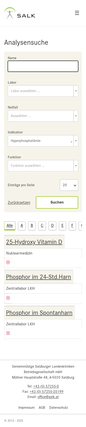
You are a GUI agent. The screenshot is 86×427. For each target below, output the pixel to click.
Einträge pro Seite (21, 185)
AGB (42, 408)
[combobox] (43, 91)
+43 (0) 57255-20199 (47, 392)
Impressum (26, 408)
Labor (12, 82)
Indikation (15, 132)
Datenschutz (58, 408)
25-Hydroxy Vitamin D (34, 242)
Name (12, 58)
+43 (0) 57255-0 (46, 386)
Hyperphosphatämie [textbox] (41, 141)
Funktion (14, 157)
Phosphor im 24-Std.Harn (38, 277)
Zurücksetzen (19, 202)
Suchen (57, 202)
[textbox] (43, 91)
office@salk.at (48, 397)
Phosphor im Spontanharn (39, 312)
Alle (10, 225)
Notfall (13, 107)
